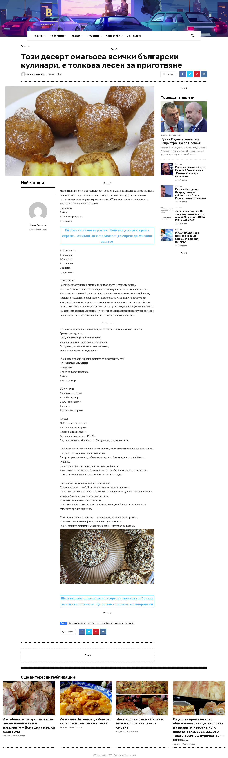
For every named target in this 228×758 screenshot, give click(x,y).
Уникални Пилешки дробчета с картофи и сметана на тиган (86, 721)
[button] (192, 35)
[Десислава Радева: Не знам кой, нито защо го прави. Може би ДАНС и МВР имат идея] (167, 213)
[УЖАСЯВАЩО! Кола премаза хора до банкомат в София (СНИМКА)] (167, 235)
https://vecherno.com (38, 229)
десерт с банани (105, 623)
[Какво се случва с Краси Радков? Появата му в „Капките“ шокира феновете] (167, 169)
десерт (91, 623)
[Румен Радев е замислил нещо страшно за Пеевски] (184, 116)
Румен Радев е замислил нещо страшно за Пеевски (181, 141)
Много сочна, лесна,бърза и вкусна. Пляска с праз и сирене (139, 723)
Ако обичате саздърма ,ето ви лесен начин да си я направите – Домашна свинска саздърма (29, 725)
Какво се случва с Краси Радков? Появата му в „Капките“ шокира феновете (190, 172)
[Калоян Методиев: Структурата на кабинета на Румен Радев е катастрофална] (167, 191)
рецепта (119, 623)
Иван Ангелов (37, 74)
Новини (164, 135)
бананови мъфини (77, 623)
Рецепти (25, 46)
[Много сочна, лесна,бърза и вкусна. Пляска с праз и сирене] (142, 698)
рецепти (129, 623)
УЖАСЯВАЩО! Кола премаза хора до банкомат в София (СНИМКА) (187, 237)
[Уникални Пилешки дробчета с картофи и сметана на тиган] (86, 698)
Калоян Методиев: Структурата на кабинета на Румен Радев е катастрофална (190, 194)
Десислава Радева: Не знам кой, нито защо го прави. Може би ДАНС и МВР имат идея (190, 216)
